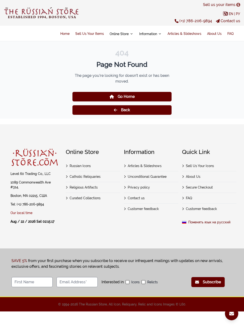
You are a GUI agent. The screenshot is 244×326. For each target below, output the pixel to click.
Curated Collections (85, 198)
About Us (214, 34)
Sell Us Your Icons (200, 166)
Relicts (152, 282)
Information (148, 34)
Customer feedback (143, 209)
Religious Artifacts (84, 187)
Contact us (230, 21)
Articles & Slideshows (184, 34)
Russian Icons (80, 166)
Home (65, 34)
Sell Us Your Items (89, 34)
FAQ (230, 34)
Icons (135, 282)
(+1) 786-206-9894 (195, 21)
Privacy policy (139, 187)
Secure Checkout (199, 187)
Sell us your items (219, 4)
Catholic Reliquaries (85, 177)
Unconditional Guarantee (147, 177)
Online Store (119, 34)
